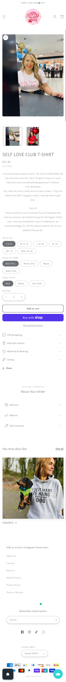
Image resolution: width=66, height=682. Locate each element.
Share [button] (9, 368)
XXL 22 (9, 251)
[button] (4, 16)
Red (8, 283)
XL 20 (55, 243)
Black (46, 263)
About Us (11, 556)
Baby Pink (11, 270)
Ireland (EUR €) (31, 653)
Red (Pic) (10, 263)
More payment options (33, 325)
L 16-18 (40, 243)
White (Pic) (29, 263)
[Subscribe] (55, 620)
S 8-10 (9, 243)
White (21, 283)
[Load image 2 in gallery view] (33, 136)
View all (60, 448)
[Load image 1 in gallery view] (12, 136)
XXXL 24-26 (27, 251)
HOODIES (7, 522)
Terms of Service (14, 592)
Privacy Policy (13, 584)
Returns (10, 570)
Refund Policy (13, 577)
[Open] (7, 674)
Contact (10, 563)
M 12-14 (24, 243)
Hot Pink (37, 283)
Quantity (6, 290)
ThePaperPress (36, 676)
